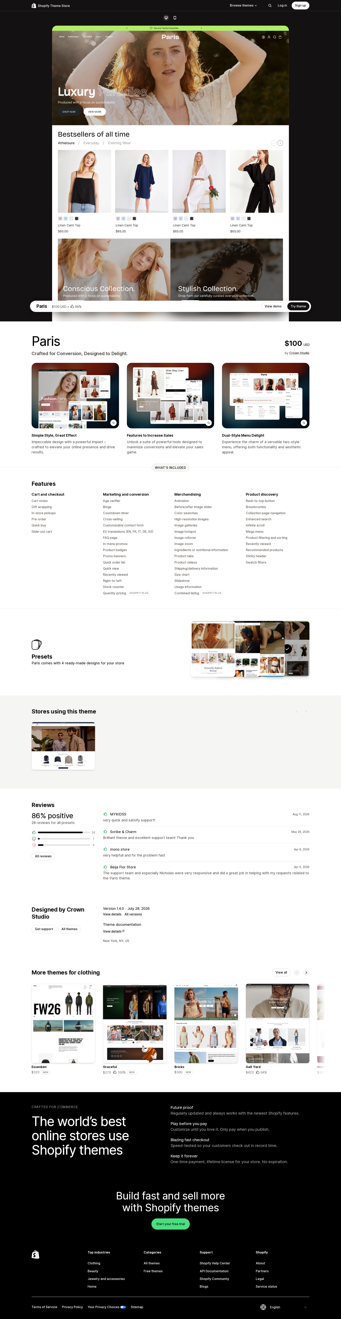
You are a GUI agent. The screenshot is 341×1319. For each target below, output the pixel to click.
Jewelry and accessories (106, 1279)
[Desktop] (166, 18)
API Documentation (214, 1271)
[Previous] (297, 711)
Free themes (153, 1271)
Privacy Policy (72, 1307)
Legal (260, 1279)
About (260, 1263)
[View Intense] (262, 649)
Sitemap (137, 1307)
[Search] (270, 5)
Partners (262, 1271)
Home (92, 1286)
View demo (273, 306)
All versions (133, 914)
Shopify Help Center (215, 1263)
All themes (69, 929)
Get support (44, 929)
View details (112, 914)
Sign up (300, 5)
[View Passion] (213, 649)
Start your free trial (170, 1224)
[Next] (306, 711)
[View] (63, 746)
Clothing (94, 1263)
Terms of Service (44, 1307)
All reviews (43, 856)
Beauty (93, 1271)
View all (281, 972)
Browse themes (241, 5)
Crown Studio (299, 353)
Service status (266, 1286)
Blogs (204, 1286)
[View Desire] (237, 649)
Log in (282, 5)
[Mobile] (175, 18)
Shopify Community (214, 1279)
